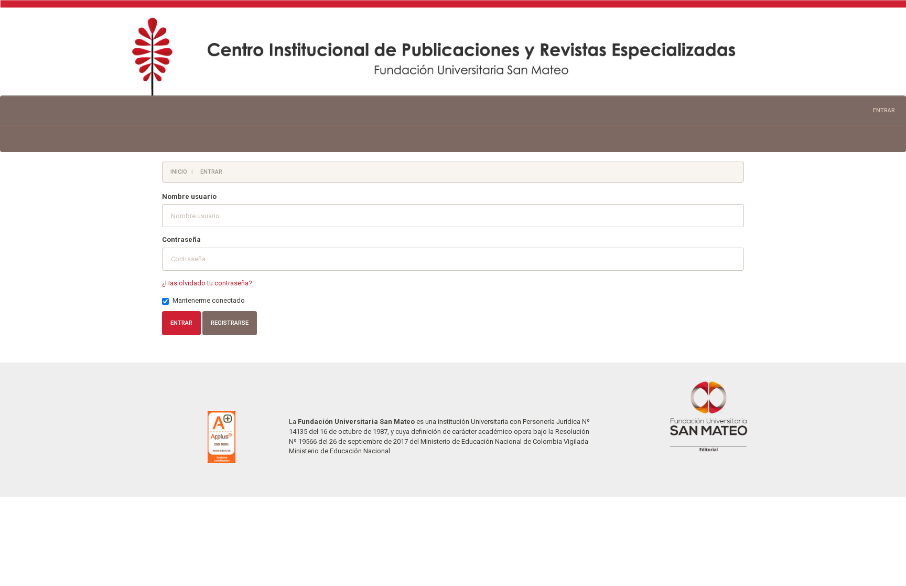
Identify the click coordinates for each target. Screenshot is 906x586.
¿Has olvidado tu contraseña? (207, 283)
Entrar (884, 110)
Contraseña (181, 239)
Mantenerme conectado (208, 300)
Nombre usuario (189, 196)
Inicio (178, 171)
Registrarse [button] (230, 322)
